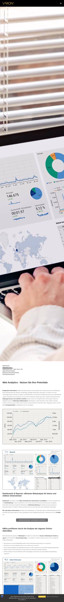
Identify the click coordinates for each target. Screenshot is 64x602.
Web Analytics (7, 367)
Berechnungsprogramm (10, 372)
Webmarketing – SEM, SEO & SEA (12, 369)
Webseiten (5, 365)
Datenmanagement (8, 374)
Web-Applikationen (8, 371)
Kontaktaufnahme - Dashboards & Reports (32, 520)
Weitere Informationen (52, 596)
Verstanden (42, 596)
